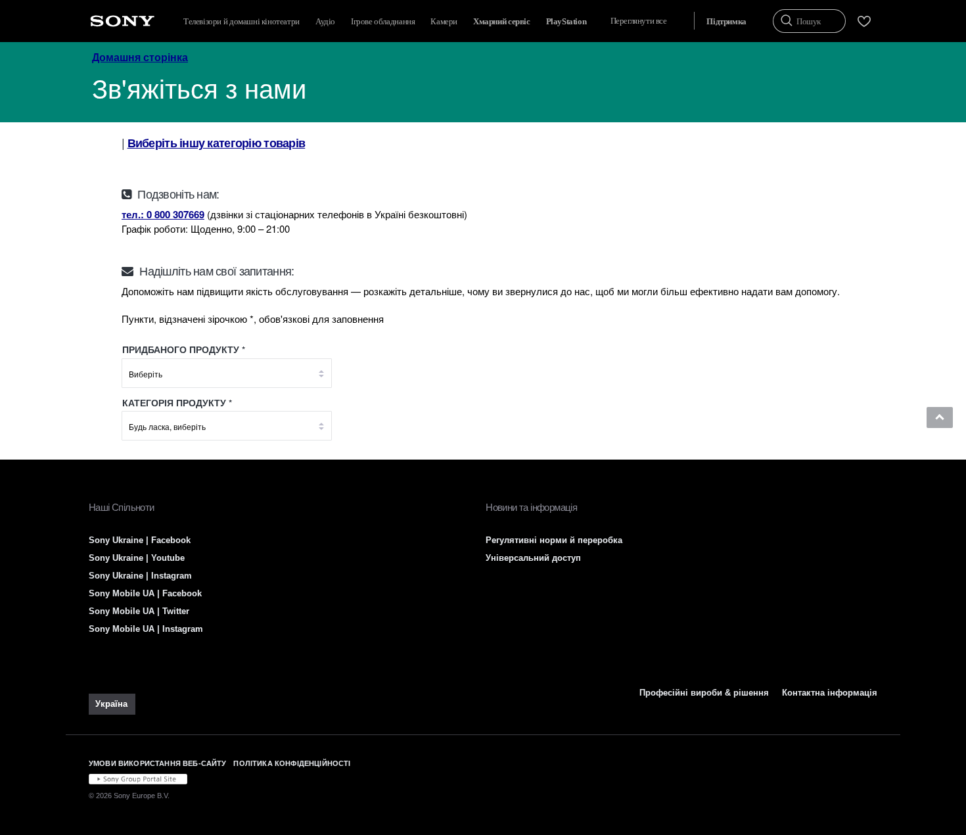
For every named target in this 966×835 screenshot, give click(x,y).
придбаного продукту (180, 349)
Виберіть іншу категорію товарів (216, 142)
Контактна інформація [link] (829, 693)
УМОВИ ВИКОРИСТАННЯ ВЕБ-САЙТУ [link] (157, 763)
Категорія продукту (175, 402)
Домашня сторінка (140, 56)
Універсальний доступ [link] (533, 558)
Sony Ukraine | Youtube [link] (137, 558)
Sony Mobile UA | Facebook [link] (145, 593)
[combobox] (227, 376)
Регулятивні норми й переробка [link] (554, 540)
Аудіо (325, 21)
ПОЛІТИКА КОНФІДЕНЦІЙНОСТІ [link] (291, 763)
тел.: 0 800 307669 (163, 214)
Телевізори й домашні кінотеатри (241, 21)
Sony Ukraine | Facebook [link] (140, 540)
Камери (443, 21)
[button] (940, 417)
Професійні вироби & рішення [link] (704, 693)
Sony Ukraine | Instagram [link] (140, 576)
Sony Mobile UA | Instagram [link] (146, 629)
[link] (112, 704)
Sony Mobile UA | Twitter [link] (139, 611)
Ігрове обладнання (383, 21)
